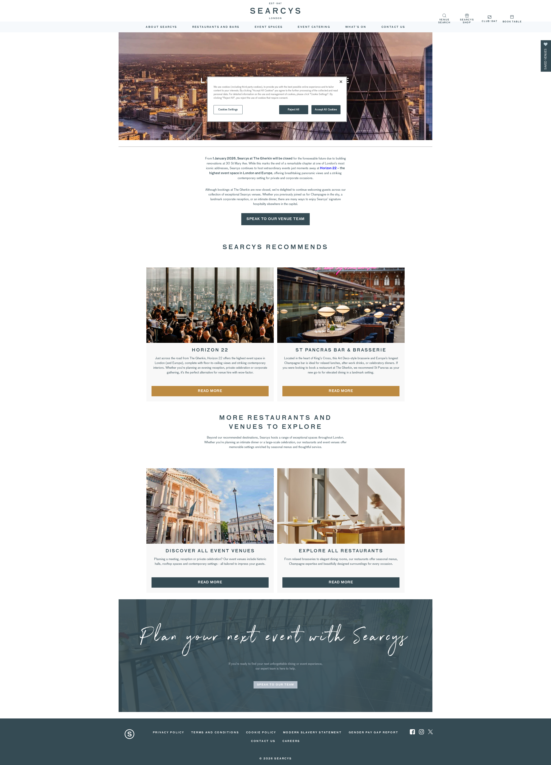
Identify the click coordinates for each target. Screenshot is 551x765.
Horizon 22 (328, 168)
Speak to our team (275, 685)
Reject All (293, 109)
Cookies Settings (228, 109)
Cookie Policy (261, 732)
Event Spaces (269, 27)
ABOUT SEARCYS (161, 27)
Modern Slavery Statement (312, 732)
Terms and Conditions (215, 732)
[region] (277, 99)
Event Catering (314, 27)
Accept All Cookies (326, 109)
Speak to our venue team (275, 219)
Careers (291, 741)
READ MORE (210, 391)
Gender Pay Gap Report (373, 732)
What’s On (355, 27)
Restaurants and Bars (216, 27)
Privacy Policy (168, 732)
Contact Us (393, 27)
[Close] (341, 81)
